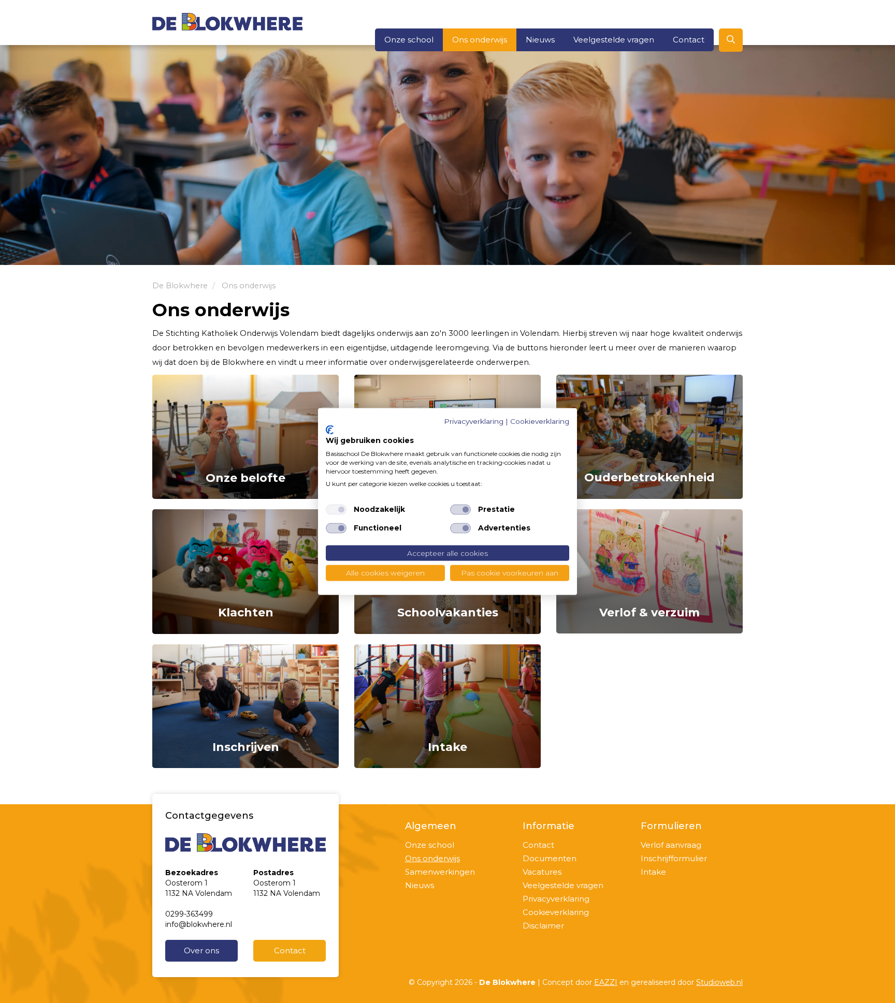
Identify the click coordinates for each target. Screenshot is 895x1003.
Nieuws (540, 40)
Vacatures (542, 872)
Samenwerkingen (440, 872)
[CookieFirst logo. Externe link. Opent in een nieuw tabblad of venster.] (330, 429)
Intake (653, 872)
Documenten (549, 858)
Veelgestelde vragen (613, 40)
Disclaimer (543, 926)
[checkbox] (336, 509)
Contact (688, 40)
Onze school (409, 40)
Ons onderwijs (479, 40)
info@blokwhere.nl (198, 924)
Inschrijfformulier (674, 858)
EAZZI (605, 982)
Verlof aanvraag (671, 845)
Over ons (201, 950)
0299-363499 (189, 914)
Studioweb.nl (719, 982)
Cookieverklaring (556, 912)
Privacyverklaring (556, 899)
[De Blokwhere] (227, 21)
